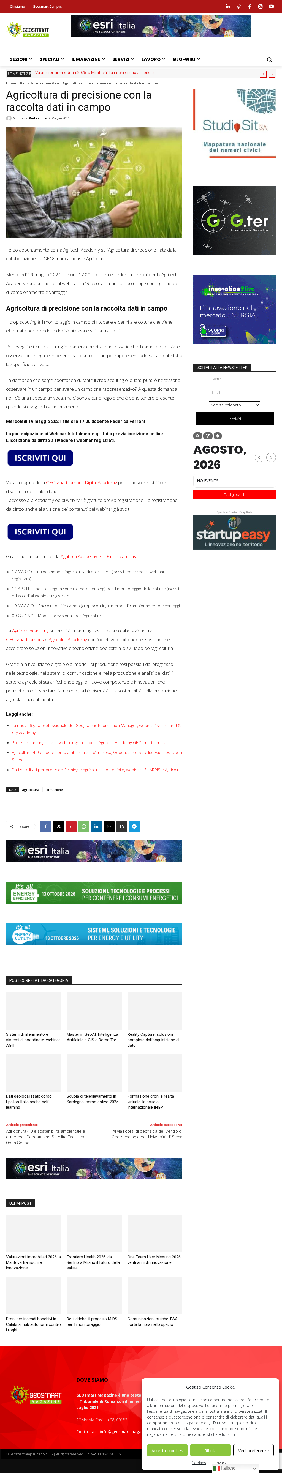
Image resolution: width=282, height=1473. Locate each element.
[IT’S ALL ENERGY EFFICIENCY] (94, 908)
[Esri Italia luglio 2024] (94, 866)
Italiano (227, 1468)
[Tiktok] (238, 6)
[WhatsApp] (83, 826)
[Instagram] (260, 6)
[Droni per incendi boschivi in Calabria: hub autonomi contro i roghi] (33, 1295)
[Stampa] (121, 826)
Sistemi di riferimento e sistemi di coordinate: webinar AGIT (33, 1040)
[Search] (197, 435)
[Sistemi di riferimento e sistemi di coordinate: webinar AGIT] (33, 1010)
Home (11, 83)
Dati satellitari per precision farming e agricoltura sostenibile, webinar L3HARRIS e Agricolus (97, 769)
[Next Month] (271, 457)
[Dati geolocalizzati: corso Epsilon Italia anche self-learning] (33, 1073)
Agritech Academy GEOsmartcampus (98, 556)
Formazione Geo (44, 83)
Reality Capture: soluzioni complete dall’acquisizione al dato (153, 1040)
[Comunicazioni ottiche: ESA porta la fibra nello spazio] (155, 1295)
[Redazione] (9, 118)
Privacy (220, 1462)
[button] (269, 59)
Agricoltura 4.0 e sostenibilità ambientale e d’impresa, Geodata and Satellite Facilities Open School (45, 1137)
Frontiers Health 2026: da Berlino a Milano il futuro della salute (91, 72)
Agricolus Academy (68, 639)
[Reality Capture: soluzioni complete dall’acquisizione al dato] (155, 1010)
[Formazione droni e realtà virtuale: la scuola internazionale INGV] (155, 1073)
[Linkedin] (228, 6)
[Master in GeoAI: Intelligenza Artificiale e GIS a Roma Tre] (94, 1010)
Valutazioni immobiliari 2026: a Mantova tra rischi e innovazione (33, 1262)
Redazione (38, 118)
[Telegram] (134, 826)
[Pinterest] (71, 826)
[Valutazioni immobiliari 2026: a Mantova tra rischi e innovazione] (33, 1233)
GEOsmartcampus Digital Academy (81, 482)
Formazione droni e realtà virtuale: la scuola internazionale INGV (151, 1102)
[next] (272, 74)
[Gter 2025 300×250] (234, 259)
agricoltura (30, 790)
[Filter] (208, 435)
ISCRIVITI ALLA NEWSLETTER (222, 367)
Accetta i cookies (167, 1450)
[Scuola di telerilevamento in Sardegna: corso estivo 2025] (94, 1073)
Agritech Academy (30, 630)
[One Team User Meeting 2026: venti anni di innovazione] (155, 1233)
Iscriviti (235, 419)
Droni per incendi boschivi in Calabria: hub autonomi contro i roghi (33, 1324)
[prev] (263, 74)
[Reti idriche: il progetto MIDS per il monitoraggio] (94, 1295)
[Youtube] (271, 6)
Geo (23, 83)
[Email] (109, 826)
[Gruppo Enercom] (234, 348)
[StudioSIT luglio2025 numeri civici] (234, 162)
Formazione (54, 790)
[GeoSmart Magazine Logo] (35, 1395)
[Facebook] (249, 6)
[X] (58, 826)
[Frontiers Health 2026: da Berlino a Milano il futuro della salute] (94, 1233)
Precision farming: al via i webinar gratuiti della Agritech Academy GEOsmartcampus (89, 742)
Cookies (199, 1462)
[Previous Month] (259, 457)
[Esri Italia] (161, 41)
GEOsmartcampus (25, 639)
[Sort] (218, 435)
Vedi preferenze (253, 1450)
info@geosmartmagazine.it (127, 1431)
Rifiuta (210, 1450)
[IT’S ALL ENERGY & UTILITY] (94, 949)
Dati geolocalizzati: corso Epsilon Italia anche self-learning (29, 1102)
